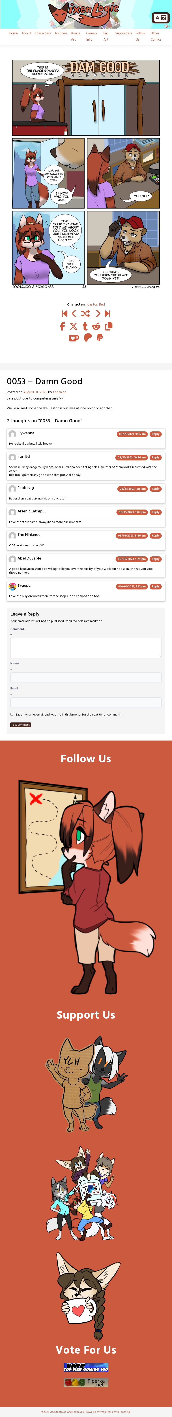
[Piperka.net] (86, 1382)
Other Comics (155, 37)
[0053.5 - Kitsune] (97, 314)
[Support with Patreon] (88, 338)
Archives (61, 33)
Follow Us (141, 37)
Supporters (123, 33)
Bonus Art (75, 37)
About (26, 33)
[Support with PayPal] (100, 338)
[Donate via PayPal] (86, 1194)
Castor (92, 305)
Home (13, 33)
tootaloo (60, 392)
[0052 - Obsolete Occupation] (74, 314)
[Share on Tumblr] (85, 327)
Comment (17, 629)
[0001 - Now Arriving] (64, 314)
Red (102, 305)
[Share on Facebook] (62, 327)
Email (14, 689)
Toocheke (125, 1412)
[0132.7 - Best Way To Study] (107, 314)
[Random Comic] (85, 314)
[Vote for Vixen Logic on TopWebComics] (86, 1367)
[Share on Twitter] (73, 327)
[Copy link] (108, 327)
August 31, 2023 (35, 392)
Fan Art (106, 37)
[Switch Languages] (161, 17)
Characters (43, 33)
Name (14, 664)
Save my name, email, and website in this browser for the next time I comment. (68, 715)
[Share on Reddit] (96, 327)
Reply (155, 434)
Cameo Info (91, 37)
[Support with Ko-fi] (74, 338)
